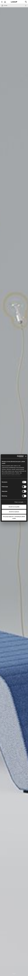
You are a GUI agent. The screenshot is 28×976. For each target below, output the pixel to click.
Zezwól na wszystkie (14, 506)
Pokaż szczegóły (19, 502)
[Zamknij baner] (25, 456)
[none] (14, 973)
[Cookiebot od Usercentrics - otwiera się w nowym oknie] (18, 456)
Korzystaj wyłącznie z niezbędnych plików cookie (14, 517)
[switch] (24, 486)
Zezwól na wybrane (14, 511)
